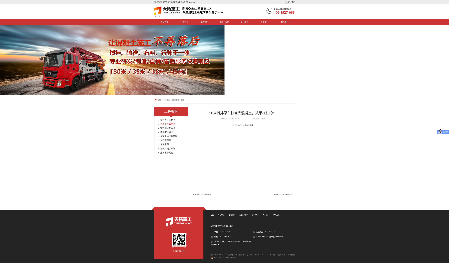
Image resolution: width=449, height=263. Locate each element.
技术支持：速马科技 (277, 255)
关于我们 (264, 22)
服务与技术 (224, 22)
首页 (159, 100)
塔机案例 (164, 144)
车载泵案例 (165, 140)
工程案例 (204, 22)
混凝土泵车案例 (178, 100)
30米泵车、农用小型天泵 (202, 194)
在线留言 (291, 2)
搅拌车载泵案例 (167, 128)
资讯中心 (244, 22)
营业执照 (291, 255)
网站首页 (164, 22)
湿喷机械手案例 (167, 148)
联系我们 (284, 22)
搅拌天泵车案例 (167, 120)
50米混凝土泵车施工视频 (283, 194)
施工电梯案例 (166, 153)
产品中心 (184, 22)
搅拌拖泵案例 (166, 132)
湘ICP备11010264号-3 (258, 255)
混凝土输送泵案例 (168, 136)
